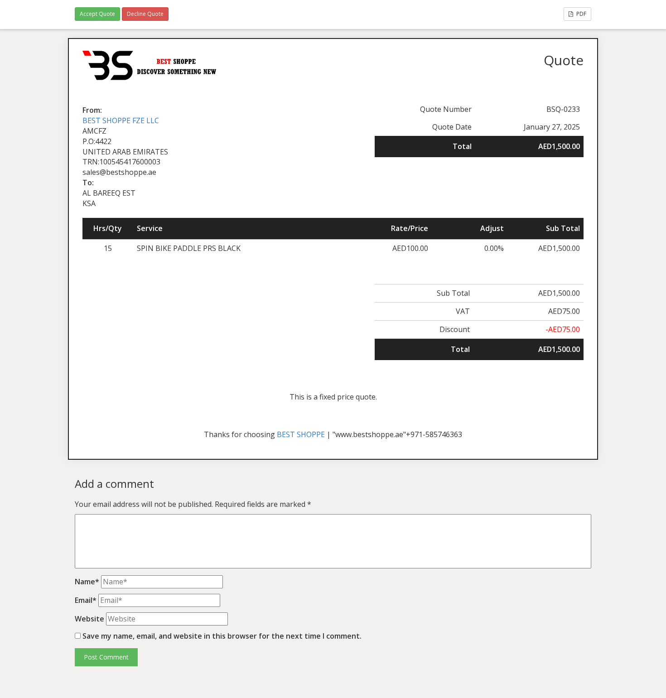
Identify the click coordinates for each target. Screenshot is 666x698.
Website (89, 619)
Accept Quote (97, 14)
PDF (580, 14)
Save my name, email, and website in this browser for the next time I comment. (222, 636)
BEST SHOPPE (301, 434)
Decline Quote (145, 14)
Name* (87, 582)
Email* (86, 600)
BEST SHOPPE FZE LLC (120, 120)
